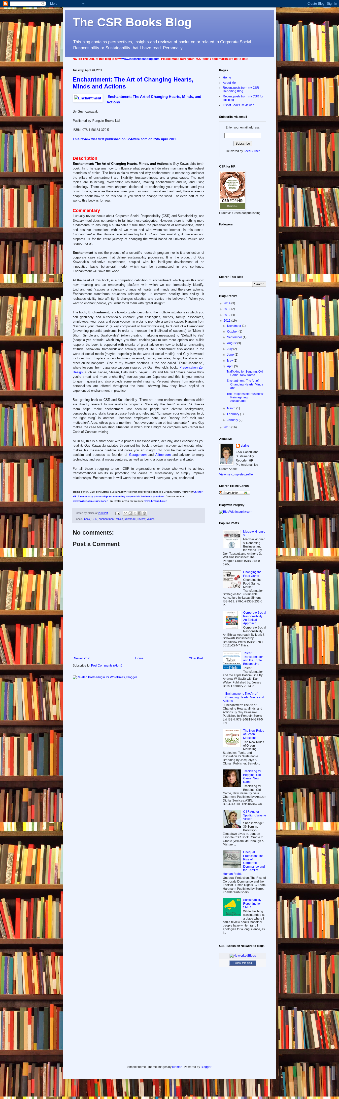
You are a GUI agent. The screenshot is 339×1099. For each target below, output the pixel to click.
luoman (177, 1067)
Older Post (196, 658)
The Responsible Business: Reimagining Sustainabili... (245, 397)
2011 (227, 320)
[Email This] (125, 513)
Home (139, 658)
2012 (227, 315)
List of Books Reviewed (238, 105)
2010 (227, 427)
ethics (119, 518)
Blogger (206, 1067)
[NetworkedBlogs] (243, 955)
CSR (94, 518)
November (234, 326)
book (87, 518)
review (141, 518)
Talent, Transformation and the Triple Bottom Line (253, 658)
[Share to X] (135, 513)
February (233, 414)
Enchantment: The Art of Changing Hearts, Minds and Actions (243, 697)
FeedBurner (252, 151)
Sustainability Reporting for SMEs (252, 903)
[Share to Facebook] (139, 513)
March (231, 408)
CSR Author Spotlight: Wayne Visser (254, 815)
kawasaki (130, 518)
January (233, 420)
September (235, 337)
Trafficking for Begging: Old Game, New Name (245, 373)
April (230, 366)
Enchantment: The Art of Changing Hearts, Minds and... (245, 384)
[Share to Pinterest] (144, 513)
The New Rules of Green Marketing (253, 734)
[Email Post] (117, 512)
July (230, 349)
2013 (227, 309)
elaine (245, 445)
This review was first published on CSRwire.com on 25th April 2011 (124, 139)
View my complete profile (236, 474)
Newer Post (82, 658)
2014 (227, 303)
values (151, 518)
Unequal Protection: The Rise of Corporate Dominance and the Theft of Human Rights (244, 862)
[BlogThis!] (130, 513)
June (231, 354)
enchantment (106, 518)
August (232, 343)
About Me (229, 83)
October (232, 331)
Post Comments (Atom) (106, 665)
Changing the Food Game (252, 573)
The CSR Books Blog (132, 22)
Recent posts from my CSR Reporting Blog (241, 89)
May (230, 360)
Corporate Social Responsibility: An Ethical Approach (254, 618)
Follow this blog (243, 962)
